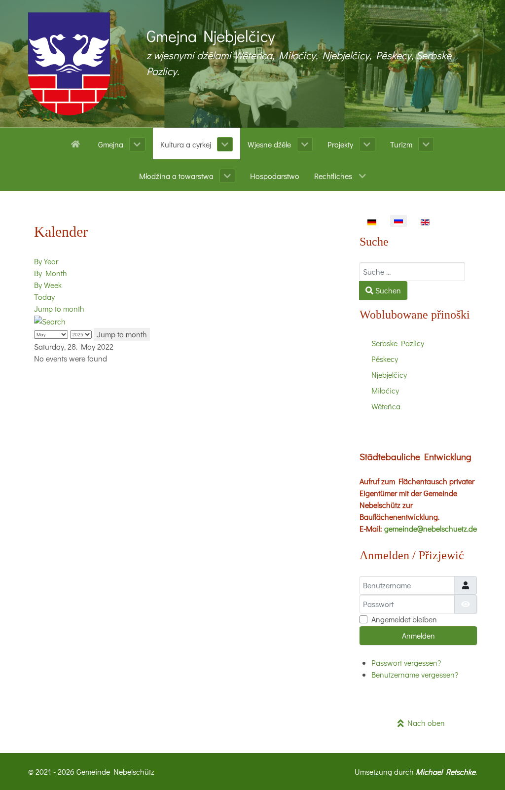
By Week (48, 285)
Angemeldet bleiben (404, 619)
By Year (46, 261)
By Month (50, 273)
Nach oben (424, 723)
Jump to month (59, 308)
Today (44, 296)
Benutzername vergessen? (414, 674)
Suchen (387, 290)
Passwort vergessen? (406, 662)
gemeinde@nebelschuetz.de (430, 528)
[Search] (50, 320)
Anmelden (418, 635)
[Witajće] (77, 143)
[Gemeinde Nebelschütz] (69, 63)
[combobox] (412, 271)
